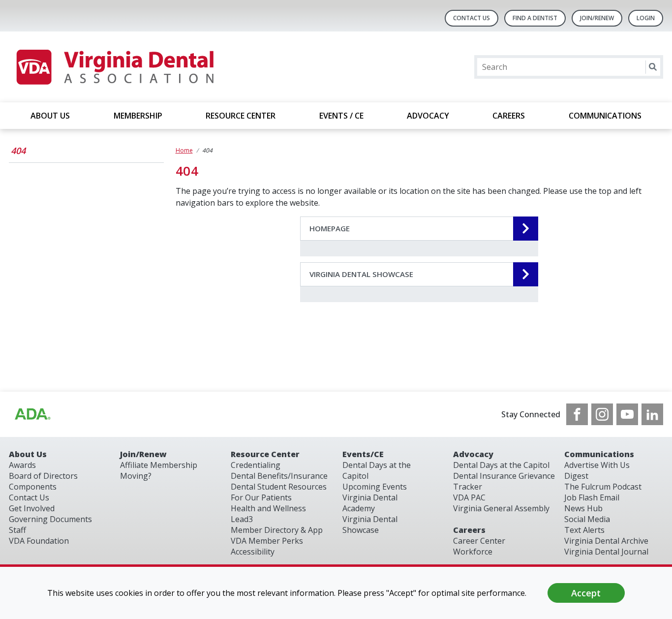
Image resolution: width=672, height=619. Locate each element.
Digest (576, 475)
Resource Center (265, 454)
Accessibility (253, 551)
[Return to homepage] (114, 67)
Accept (586, 593)
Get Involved (32, 508)
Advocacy (473, 454)
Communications (599, 454)
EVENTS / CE (341, 115)
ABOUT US (50, 115)
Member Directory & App (277, 530)
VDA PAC (469, 497)
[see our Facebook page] (577, 414)
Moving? (136, 475)
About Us (28, 454)
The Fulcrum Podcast (602, 486)
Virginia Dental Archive (606, 540)
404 (18, 150)
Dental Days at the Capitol (501, 465)
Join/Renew (597, 18)
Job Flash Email (591, 497)
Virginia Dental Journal (606, 551)
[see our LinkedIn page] (652, 414)
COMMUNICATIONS (605, 115)
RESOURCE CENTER (240, 115)
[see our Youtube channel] (627, 414)
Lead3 (242, 519)
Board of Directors (43, 475)
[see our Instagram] (602, 414)
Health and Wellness (268, 508)
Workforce (472, 551)
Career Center (479, 540)
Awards (22, 465)
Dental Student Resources (279, 486)
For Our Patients (261, 497)
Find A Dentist (535, 18)
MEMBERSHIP (138, 115)
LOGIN (646, 18)
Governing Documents (50, 519)
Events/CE (363, 454)
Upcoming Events (374, 486)
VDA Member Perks (267, 540)
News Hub (583, 508)
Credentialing (255, 465)
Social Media (587, 519)
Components (33, 486)
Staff (17, 530)
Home (184, 150)
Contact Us (471, 18)
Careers (469, 530)
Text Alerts (584, 530)
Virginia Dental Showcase (369, 524)
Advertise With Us (597, 465)
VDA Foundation (39, 540)
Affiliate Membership (158, 465)
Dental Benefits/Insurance (279, 475)
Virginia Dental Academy (369, 503)
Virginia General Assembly (501, 508)
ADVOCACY (428, 115)
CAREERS (508, 115)
